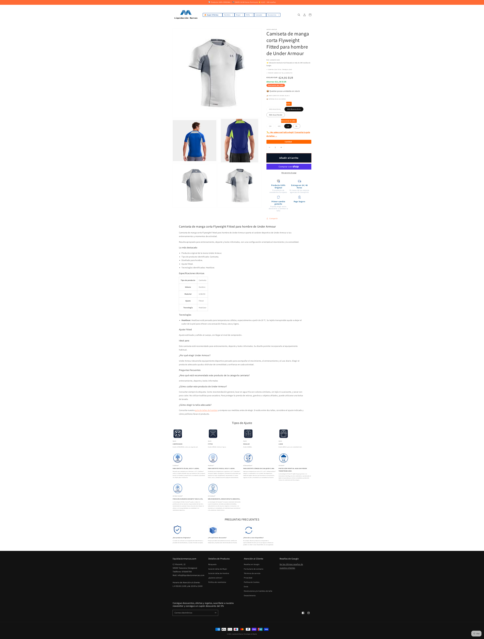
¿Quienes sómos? (215, 578)
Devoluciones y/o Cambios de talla (258, 591)
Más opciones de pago (288, 173)
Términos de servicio (252, 573)
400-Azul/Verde (275, 115)
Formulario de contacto (253, 569)
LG (288, 126)
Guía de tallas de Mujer (217, 569)
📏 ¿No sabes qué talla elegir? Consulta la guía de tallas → (288, 134)
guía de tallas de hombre (206, 410)
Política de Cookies (251, 582)
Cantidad (288, 142)
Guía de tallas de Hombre (218, 573)
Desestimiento (250, 595)
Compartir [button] (273, 218)
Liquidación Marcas (238, 634)
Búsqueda (212, 564)
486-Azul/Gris (275, 109)
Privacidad (248, 578)
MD (279, 126)
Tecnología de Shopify (250, 634)
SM (270, 126)
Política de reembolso (217, 582)
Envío (246, 586)
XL (297, 126)
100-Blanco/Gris (294, 109)
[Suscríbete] (215, 613)
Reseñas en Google (251, 564)
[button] (299, 15)
